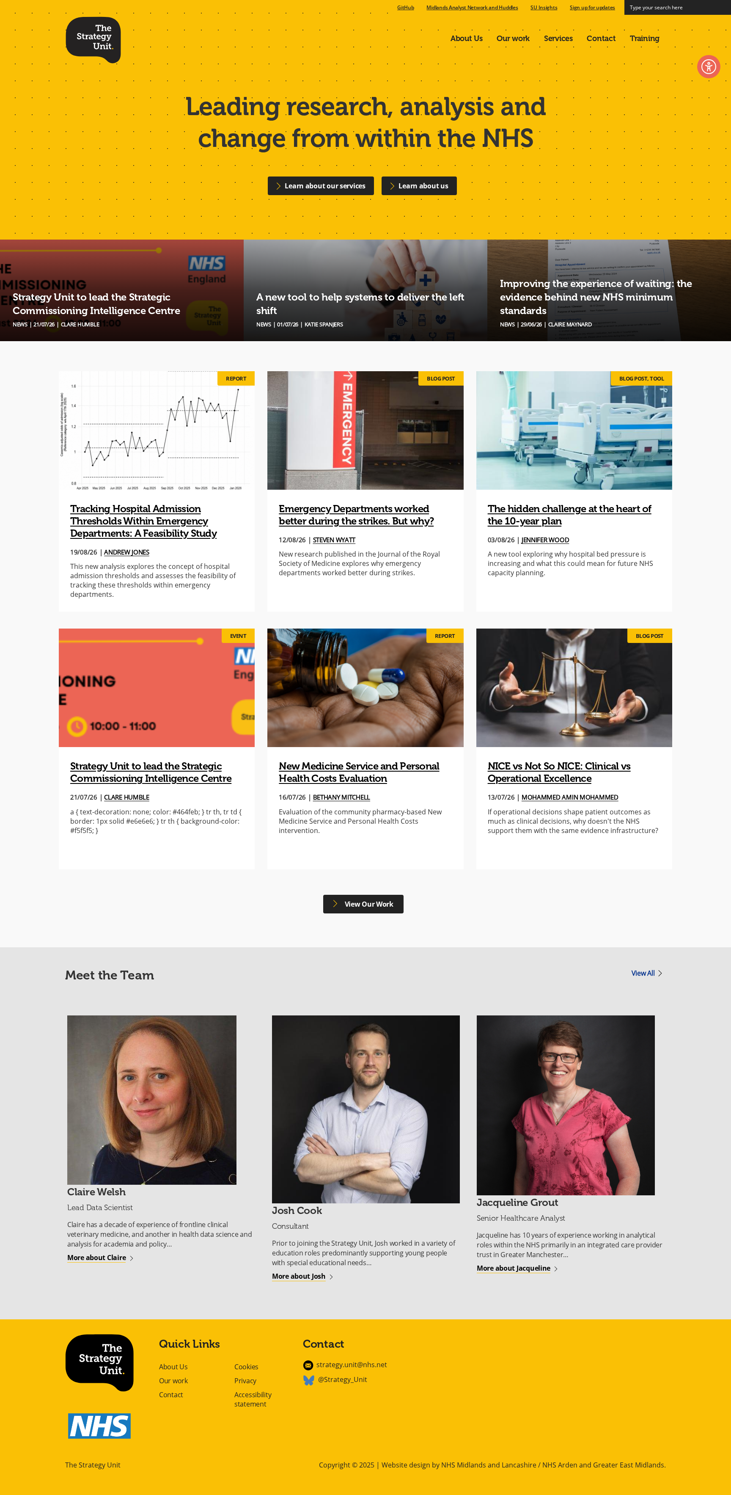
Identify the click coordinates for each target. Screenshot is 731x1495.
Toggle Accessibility (708, 66)
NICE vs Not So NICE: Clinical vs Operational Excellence (559, 772)
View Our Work (368, 904)
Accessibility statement (252, 1399)
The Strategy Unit (93, 38)
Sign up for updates (592, 7)
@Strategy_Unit (342, 1379)
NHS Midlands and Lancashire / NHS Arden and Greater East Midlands (552, 1465)
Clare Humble (126, 797)
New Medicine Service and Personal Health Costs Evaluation (359, 772)
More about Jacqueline (513, 1268)
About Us (467, 38)
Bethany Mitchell (342, 797)
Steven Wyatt (334, 539)
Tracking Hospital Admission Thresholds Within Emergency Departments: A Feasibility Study (143, 520)
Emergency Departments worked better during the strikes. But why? (356, 514)
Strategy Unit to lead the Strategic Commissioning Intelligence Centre (150, 772)
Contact (601, 38)
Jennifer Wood (545, 539)
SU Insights (543, 7)
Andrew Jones (126, 552)
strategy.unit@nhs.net (351, 1364)
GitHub (405, 7)
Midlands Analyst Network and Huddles (472, 7)
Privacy (245, 1380)
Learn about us (423, 185)
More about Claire (96, 1257)
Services (558, 38)
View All (643, 973)
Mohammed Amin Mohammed (570, 797)
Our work (513, 38)
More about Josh (299, 1276)
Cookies (246, 1366)
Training (645, 38)
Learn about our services (325, 185)
